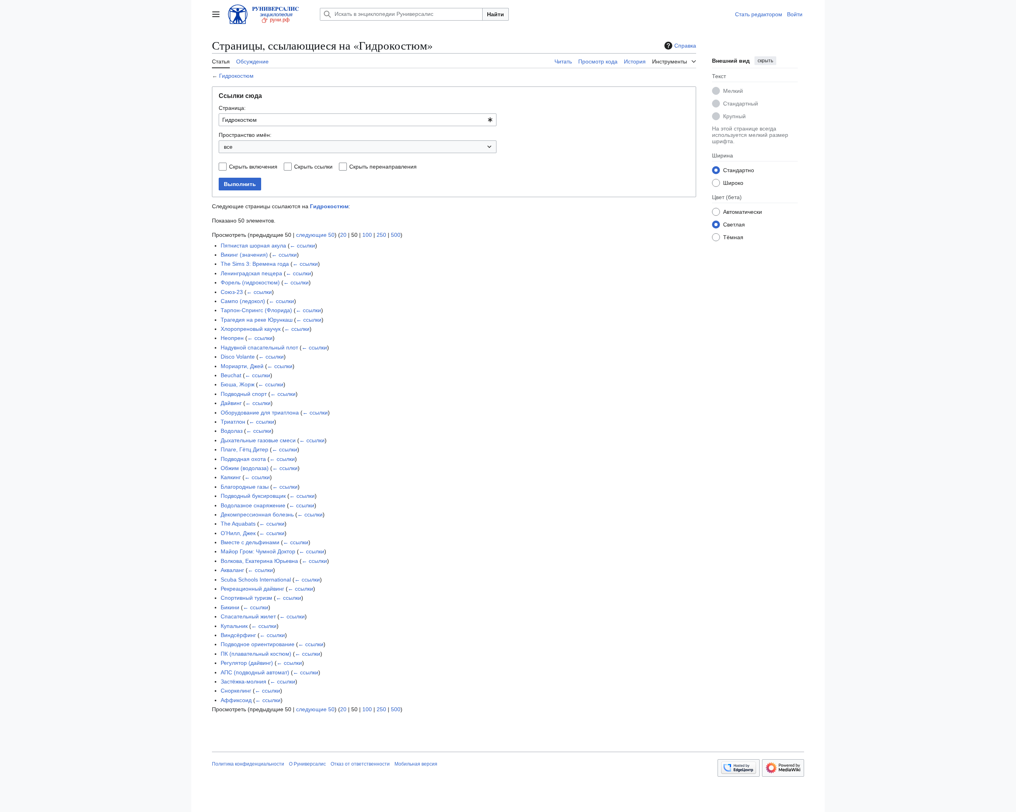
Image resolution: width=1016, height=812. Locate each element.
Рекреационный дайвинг (252, 588)
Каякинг (231, 477)
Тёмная (733, 237)
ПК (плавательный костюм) (256, 654)
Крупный (734, 116)
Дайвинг (231, 403)
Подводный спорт (244, 394)
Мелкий (733, 90)
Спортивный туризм (246, 598)
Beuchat (231, 375)
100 (367, 235)
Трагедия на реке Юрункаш (256, 320)
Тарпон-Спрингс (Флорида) (256, 310)
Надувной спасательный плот (259, 347)
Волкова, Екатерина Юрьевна (259, 561)
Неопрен (232, 338)
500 (395, 235)
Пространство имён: (245, 135)
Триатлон (233, 421)
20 (343, 235)
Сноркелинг (236, 690)
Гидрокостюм (236, 76)
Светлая (734, 224)
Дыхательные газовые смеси (258, 440)
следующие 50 (315, 235)
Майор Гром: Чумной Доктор (258, 551)
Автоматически (742, 211)
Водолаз (231, 431)
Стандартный (740, 103)
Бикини (230, 607)
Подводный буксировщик (253, 496)
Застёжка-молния (243, 681)
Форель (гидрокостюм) (250, 282)
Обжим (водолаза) (245, 468)
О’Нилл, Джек (238, 533)
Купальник (234, 626)
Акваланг (232, 570)
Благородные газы (245, 487)
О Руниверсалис (307, 764)
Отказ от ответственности (360, 764)
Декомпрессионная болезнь (257, 514)
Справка (685, 45)
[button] (216, 14)
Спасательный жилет (248, 616)
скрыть (765, 60)
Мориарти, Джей (242, 366)
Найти (495, 14)
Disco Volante (238, 356)
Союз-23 (232, 292)
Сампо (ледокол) (243, 301)
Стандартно (738, 170)
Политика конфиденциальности (248, 764)
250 (381, 235)
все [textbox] (228, 147)
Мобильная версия (415, 764)
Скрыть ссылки (313, 166)
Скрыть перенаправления (383, 166)
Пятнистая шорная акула (253, 245)
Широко (733, 182)
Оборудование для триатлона (260, 412)
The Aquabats (238, 523)
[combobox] (357, 119)
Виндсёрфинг (238, 635)
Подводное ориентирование (257, 644)
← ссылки (302, 245)
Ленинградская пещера (251, 273)
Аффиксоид (236, 700)
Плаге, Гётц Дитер (244, 449)
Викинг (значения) (244, 254)
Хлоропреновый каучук (251, 329)
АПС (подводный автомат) (255, 672)
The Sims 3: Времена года (255, 264)
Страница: (232, 108)
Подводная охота (243, 459)
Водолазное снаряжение (253, 505)
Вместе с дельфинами (250, 542)
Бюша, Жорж (237, 384)
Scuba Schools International (256, 579)
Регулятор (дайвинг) (247, 663)
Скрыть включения (253, 166)
